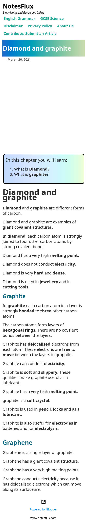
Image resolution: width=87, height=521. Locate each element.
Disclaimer (13, 25)
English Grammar (19, 18)
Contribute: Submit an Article (30, 33)
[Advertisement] (43, 108)
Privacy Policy (40, 25)
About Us (65, 25)
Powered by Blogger (43, 509)
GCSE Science (52, 18)
